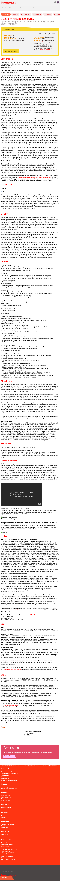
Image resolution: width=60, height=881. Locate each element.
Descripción (37, 14)
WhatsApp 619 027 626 (7, 853)
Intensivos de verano (7, 777)
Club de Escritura (6, 807)
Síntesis (15, 14)
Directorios (4, 827)
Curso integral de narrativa (8, 787)
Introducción (25, 14)
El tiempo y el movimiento (9, 461)
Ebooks (3, 817)
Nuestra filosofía (6, 797)
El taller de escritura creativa (9, 780)
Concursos (4, 809)
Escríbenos (4, 834)
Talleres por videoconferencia (9, 773)
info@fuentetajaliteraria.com (12, 669)
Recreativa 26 (5, 778)
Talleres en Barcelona (14, 8)
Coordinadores (5, 800)
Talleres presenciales (7, 772)
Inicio (3, 8)
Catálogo (3, 815)
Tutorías (3, 826)
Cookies (4, 870)
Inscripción (5, 14)
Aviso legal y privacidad (7, 871)
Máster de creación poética (9, 788)
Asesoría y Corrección (7, 824)
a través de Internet (44, 50)
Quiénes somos (5, 795)
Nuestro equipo (5, 798)
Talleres (7, 8)
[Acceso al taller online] (54, 3)
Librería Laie (45, 42)
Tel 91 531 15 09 (5, 851)
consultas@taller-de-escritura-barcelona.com (23, 610)
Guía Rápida (4, 836)
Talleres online (5, 775)
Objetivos (47, 14)
